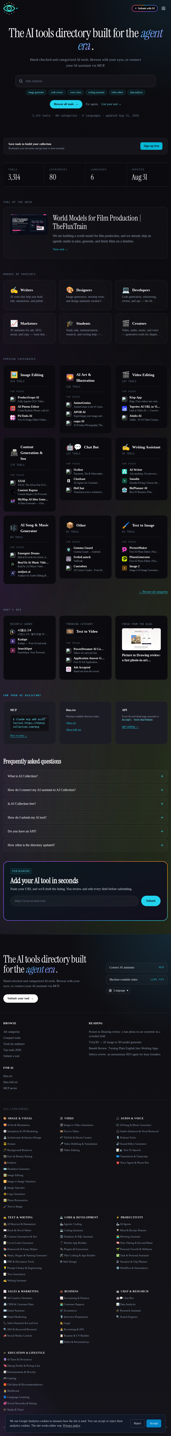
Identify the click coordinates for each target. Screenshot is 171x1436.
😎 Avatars (9, 1143)
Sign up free (151, 146)
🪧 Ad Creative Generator (17, 1298)
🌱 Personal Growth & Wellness (134, 1249)
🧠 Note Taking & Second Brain (134, 1242)
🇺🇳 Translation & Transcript (132, 1156)
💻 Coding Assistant (71, 1230)
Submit (151, 900)
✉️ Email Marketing (14, 1316)
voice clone (75, 92)
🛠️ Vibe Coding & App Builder (77, 1255)
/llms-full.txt (73, 729)
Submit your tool (21, 998)
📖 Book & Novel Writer (17, 1230)
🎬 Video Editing (70, 1150)
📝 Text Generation (14, 1274)
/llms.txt (71, 723)
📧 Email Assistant (14, 1310)
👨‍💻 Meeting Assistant (128, 1236)
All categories (11, 1031)
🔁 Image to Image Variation (19, 1181)
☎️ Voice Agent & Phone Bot (132, 1162)
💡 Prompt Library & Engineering (22, 1267)
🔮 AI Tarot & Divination (17, 1359)
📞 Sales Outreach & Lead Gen (20, 1323)
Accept (154, 1423)
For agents (92, 104)
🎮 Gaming (9, 1378)
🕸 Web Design (68, 1261)
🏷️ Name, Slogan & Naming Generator (25, 1255)
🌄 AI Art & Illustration (16, 1125)
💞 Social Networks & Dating (20, 1403)
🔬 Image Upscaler (14, 1187)
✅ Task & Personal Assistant (132, 1255)
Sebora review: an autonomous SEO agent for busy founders (124, 1054)
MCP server (10, 1088)
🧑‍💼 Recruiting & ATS (72, 1329)
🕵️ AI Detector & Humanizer (19, 1224)
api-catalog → (130, 726)
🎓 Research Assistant (128, 1310)
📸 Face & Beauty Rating (17, 1156)
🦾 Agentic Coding (71, 1224)
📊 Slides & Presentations (74, 1341)
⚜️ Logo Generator (14, 1194)
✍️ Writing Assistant (14, 1280)
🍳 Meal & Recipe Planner (131, 1230)
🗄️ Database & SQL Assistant (76, 1236)
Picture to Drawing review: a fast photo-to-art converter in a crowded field (124, 1034)
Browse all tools (66, 104)
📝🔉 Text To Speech (128, 1150)
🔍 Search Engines (126, 1316)
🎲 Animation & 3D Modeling (20, 1131)
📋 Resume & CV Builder (74, 1335)
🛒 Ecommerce (68, 1310)
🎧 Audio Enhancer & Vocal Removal (137, 1131)
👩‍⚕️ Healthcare (11, 1390)
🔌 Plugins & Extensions (74, 1249)
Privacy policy (71, 1425)
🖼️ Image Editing (13, 1175)
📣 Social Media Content (17, 1335)
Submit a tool (11, 1056)
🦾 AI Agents (123, 1224)
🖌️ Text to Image (13, 1206)
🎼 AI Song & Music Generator (133, 1125)
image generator (36, 92)
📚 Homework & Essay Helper (20, 1249)
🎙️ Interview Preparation (74, 1316)
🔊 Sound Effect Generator (131, 1143)
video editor (117, 92)
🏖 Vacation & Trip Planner (131, 1261)
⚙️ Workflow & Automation (132, 1267)
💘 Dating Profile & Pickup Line (21, 1365)
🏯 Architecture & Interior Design (22, 1137)
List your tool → (111, 104)
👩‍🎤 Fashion (9, 1162)
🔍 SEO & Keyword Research (20, 1329)
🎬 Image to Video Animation (76, 1125)
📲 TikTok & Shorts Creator (76, 1137)
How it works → (18, 735)
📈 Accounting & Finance (74, 1298)
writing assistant (96, 92)
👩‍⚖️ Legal (65, 1323)
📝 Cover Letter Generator (18, 1242)
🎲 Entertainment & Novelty (19, 1372)
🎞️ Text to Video (69, 1131)
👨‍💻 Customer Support (72, 1304)
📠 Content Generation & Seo (20, 1236)
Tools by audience (14, 1044)
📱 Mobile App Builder (73, 1242)
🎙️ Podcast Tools (126, 1137)
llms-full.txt (10, 1082)
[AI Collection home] (10, 8)
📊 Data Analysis (126, 1304)
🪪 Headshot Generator (16, 1168)
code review (57, 92)
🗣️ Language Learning (16, 1397)
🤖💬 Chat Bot (125, 1298)
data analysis (136, 92)
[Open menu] (163, 8)
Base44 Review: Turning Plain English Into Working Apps (123, 1048)
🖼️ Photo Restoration (15, 1200)
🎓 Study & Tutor (13, 1409)
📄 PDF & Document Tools (18, 1261)
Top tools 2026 (12, 1050)
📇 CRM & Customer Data (18, 1304)
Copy (44, 718)
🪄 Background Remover (17, 1150)
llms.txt (7, 1076)
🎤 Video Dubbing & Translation (78, 1143)
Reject (137, 1423)
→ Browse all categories (153, 591)
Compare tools (11, 1037)
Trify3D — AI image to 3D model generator (115, 1042)
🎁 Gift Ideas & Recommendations (23, 1384)
